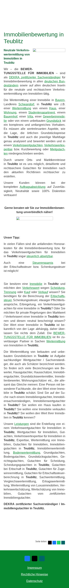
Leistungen (21, 423)
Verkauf (43, 292)
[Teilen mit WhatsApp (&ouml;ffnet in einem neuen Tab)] (59, 542)
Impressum (34, 567)
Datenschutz (34, 581)
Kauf (27, 292)
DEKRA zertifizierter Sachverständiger (35, 77)
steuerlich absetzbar (39, 256)
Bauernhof (10, 116)
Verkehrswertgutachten (28, 145)
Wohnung (10, 112)
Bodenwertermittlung (26, 452)
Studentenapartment (41, 112)
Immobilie (36, 283)
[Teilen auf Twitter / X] (50, 542)
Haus (52, 108)
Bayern (60, 100)
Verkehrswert (30, 287)
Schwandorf (26, 104)
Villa (30, 116)
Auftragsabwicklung (32, 186)
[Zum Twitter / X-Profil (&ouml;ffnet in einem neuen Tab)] (34, 558)
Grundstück (53, 120)
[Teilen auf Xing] (63, 542)
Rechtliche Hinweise (34, 574)
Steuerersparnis (42, 262)
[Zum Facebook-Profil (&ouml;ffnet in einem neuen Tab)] (27, 558)
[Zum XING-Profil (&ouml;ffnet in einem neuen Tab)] (42, 558)
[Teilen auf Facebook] (54, 542)
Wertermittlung (21, 108)
